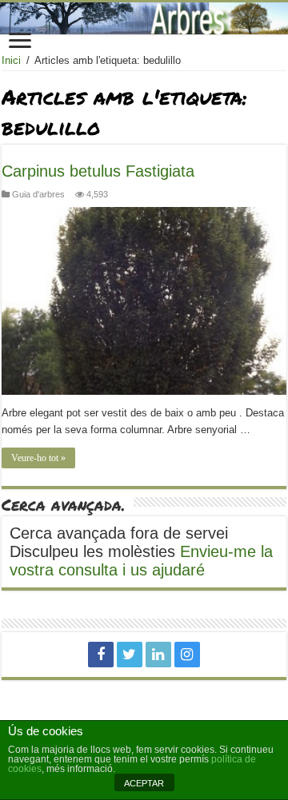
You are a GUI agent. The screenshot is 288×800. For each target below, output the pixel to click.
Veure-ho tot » (38, 458)
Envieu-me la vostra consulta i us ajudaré (141, 561)
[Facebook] (101, 654)
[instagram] (187, 654)
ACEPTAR (144, 783)
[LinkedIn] (158, 654)
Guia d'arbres (38, 194)
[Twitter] (129, 654)
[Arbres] (144, 18)
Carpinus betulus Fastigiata (98, 171)
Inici (11, 60)
